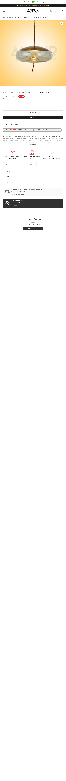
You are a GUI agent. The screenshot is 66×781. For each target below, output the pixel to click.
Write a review (33, 229)
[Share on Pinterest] (12, 171)
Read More (33, 144)
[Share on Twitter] (10, 171)
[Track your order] (51, 11)
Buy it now (33, 117)
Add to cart (33, 112)
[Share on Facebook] (7, 171)
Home (3, 17)
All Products (10, 17)
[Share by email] (14, 171)
